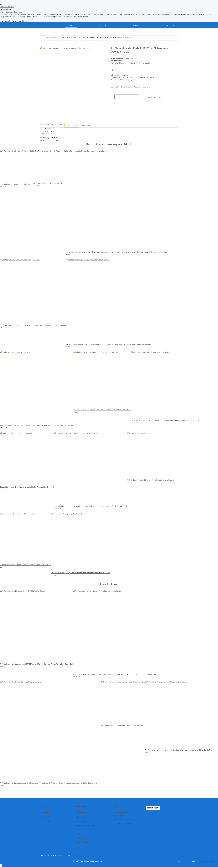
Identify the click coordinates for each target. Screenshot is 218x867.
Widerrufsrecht (83, 838)
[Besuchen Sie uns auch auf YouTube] (41, 851)
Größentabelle (82, 842)
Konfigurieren (6, 9)
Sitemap (80, 829)
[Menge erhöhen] (141, 97)
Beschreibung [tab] (71, 125)
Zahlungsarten (82, 817)
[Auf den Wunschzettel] (103, 51)
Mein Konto (46, 817)
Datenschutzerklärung (18, 21)
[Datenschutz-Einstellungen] (1, 1)
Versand (129, 75)
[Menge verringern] (112, 97)
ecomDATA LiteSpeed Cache (207, 861)
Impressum (4, 21)
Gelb (57, 140)
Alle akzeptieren (7, 6)
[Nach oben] (1, 865)
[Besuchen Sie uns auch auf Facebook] (41, 848)
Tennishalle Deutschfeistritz (123, 823)
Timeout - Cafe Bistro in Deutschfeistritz (122, 814)
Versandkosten (47, 821)
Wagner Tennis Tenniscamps (124, 819)
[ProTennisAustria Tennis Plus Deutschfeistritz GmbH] (42, 25)
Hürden (122, 60)
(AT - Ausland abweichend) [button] (140, 87)
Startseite (45, 813)
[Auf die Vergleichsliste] (98, 51)
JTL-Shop (187, 861)
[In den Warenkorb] (41, 45)
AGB (78, 834)
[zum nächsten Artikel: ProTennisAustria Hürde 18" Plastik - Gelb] (139, 38)
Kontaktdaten (82, 813)
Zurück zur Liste (45, 37)
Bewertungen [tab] (86, 125)
